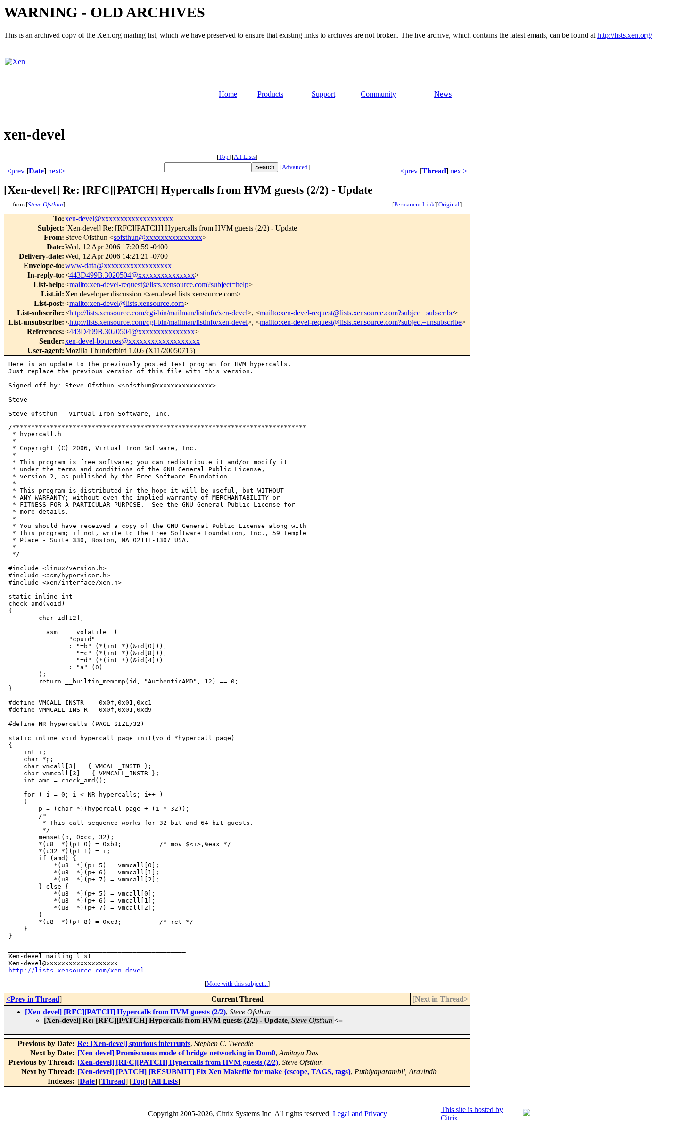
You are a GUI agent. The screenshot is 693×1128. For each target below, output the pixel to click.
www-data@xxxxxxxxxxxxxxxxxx (118, 266)
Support (323, 94)
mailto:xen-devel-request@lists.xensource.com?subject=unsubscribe (361, 322)
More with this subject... (237, 983)
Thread (434, 171)
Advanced (295, 167)
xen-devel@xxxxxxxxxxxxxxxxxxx (119, 218)
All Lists (245, 156)
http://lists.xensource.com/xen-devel (76, 970)
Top (224, 156)
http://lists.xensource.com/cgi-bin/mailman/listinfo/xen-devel (158, 313)
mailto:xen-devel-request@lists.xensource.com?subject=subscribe (357, 313)
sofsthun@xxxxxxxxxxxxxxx (158, 237)
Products (270, 94)
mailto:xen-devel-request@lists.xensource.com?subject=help (158, 284)
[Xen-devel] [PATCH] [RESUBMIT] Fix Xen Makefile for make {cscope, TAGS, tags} (214, 1072)
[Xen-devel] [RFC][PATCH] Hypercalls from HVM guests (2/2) (125, 1012)
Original (449, 204)
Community (378, 94)
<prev (16, 171)
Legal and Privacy (360, 1114)
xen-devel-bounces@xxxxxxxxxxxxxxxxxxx (132, 341)
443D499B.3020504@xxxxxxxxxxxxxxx (132, 275)
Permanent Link (414, 204)
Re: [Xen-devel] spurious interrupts (133, 1043)
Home (228, 94)
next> (56, 171)
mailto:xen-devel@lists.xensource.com (126, 303)
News (443, 94)
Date (36, 171)
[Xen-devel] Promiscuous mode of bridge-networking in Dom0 (176, 1053)
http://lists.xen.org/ (624, 35)
